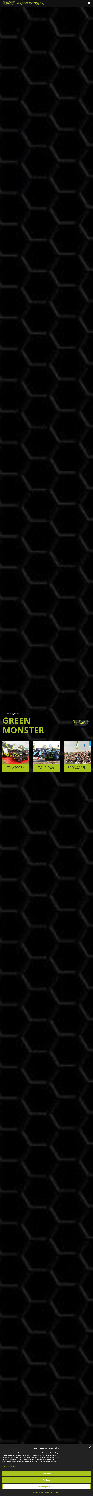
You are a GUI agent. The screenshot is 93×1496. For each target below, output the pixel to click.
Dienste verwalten (10, 1466)
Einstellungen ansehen (46, 1487)
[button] (89, 1448)
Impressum (57, 1492)
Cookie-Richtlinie (37, 1492)
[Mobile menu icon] (89, 3)
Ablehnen (46, 1480)
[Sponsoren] (77, 756)
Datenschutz (48, 1492)
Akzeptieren (46, 1473)
